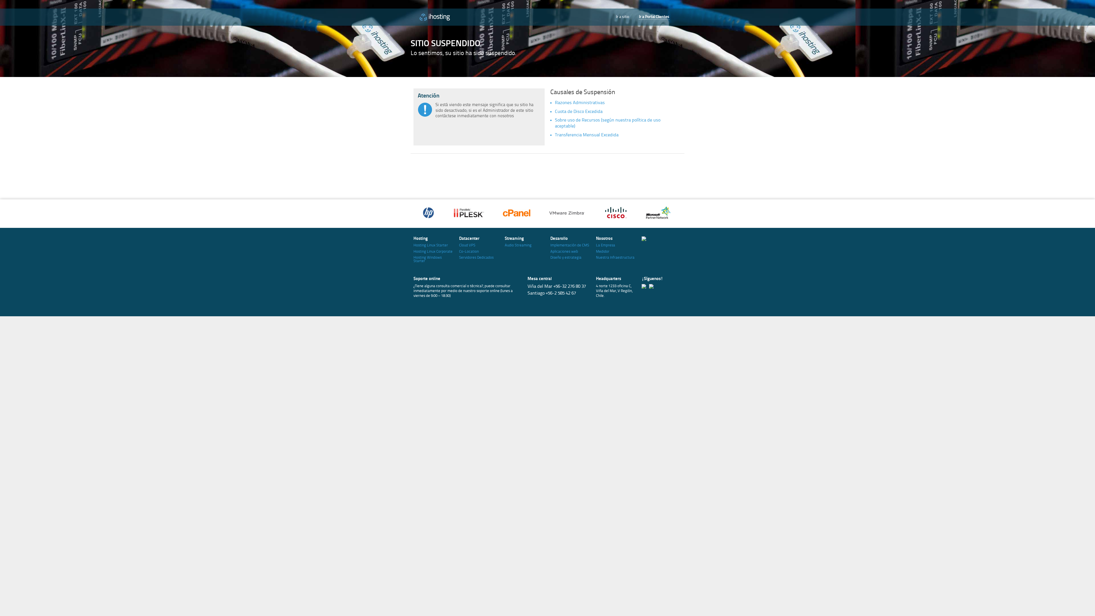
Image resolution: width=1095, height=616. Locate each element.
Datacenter (469, 239)
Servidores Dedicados (476, 258)
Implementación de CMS (569, 245)
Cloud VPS (467, 245)
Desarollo (559, 239)
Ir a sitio (622, 17)
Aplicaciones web (564, 252)
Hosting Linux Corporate (433, 252)
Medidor (602, 252)
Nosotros (604, 239)
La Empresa (605, 245)
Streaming (514, 239)
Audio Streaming (518, 245)
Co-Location (469, 252)
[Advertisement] (540, 175)
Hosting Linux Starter (430, 245)
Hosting (420, 239)
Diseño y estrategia (565, 258)
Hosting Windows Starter (427, 259)
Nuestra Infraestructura (615, 258)
